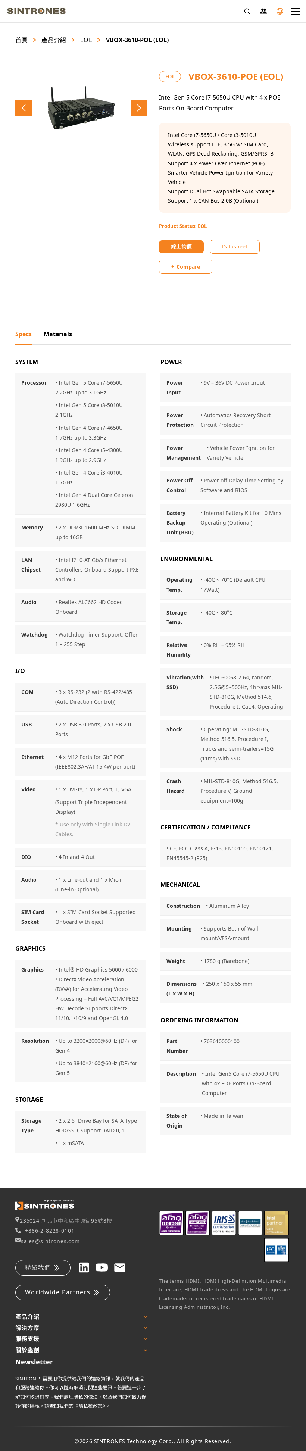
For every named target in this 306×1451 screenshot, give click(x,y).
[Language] (280, 11)
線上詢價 (181, 246)
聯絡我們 (38, 1267)
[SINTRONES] (36, 11)
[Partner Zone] (263, 11)
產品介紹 (53, 40)
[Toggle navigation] (295, 11)
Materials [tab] (58, 334)
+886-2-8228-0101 (49, 1230)
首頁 (21, 40)
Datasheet (234, 246)
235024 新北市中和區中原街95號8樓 (66, 1220)
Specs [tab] (23, 334)
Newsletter (34, 1361)
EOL (86, 40)
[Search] (247, 11)
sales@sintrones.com (50, 1241)
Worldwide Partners (57, 1292)
